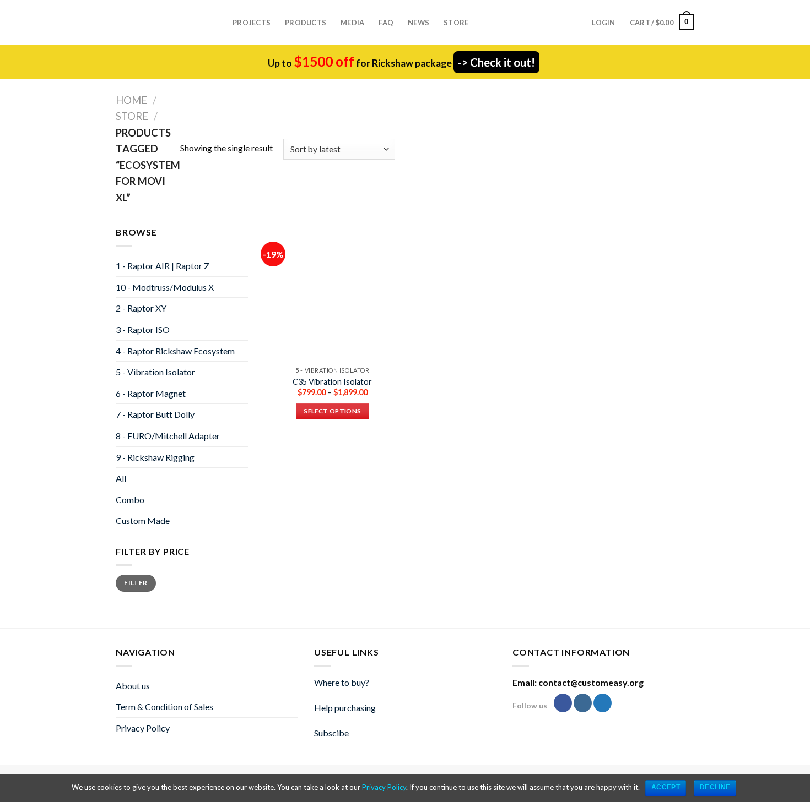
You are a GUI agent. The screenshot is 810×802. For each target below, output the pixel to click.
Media (352, 22)
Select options (332, 410)
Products (305, 22)
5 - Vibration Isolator (155, 372)
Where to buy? (341, 682)
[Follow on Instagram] (583, 703)
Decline (715, 787)
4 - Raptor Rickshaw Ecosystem (175, 351)
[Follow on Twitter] (602, 703)
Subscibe (331, 733)
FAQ (386, 22)
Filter (135, 583)
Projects (252, 22)
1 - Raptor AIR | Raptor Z (162, 265)
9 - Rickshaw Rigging (155, 457)
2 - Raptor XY (141, 308)
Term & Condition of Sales (164, 706)
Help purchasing (345, 707)
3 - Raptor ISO (143, 329)
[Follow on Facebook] (563, 703)
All (121, 478)
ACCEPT (665, 787)
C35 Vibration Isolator (332, 381)
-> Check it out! (496, 62)
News (418, 22)
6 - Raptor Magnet (151, 393)
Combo (130, 499)
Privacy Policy (143, 728)
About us (133, 685)
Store (456, 22)
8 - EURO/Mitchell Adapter (168, 435)
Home (131, 100)
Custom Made (143, 520)
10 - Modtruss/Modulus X (165, 287)
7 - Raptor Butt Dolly (155, 414)
